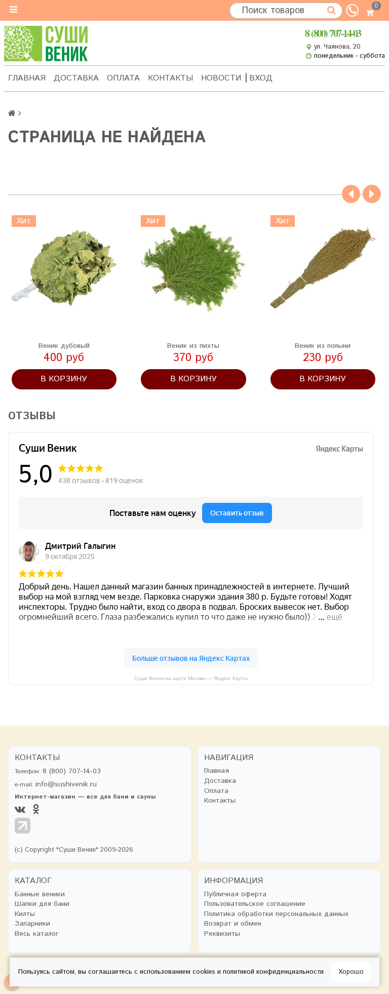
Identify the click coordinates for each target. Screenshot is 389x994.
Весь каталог (37, 934)
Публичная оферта (235, 894)
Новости (221, 78)
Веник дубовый (64, 346)
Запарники (32, 924)
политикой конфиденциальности (273, 972)
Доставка (76, 78)
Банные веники (40, 894)
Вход (261, 78)
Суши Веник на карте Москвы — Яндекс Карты (191, 678)
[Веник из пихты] (193, 268)
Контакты (170, 78)
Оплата (123, 78)
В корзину (64, 379)
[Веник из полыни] (323, 268)
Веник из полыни (323, 346)
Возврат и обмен (232, 924)
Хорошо (351, 972)
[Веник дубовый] (64, 268)
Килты (25, 914)
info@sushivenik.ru (66, 784)
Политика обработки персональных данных (276, 914)
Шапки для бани (42, 904)
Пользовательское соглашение (254, 904)
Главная (27, 78)
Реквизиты (222, 934)
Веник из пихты (193, 346)
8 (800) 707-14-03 (333, 33)
